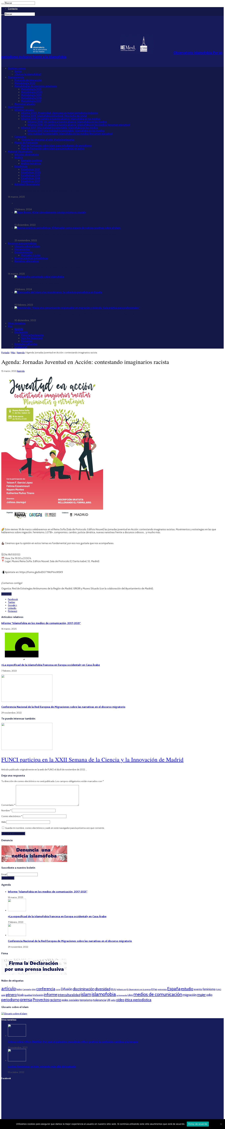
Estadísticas (21, 166)
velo (113, 1000)
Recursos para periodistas (22, 243)
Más (10, 326)
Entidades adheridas (25, 344)
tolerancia (99, 1000)
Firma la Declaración (32, 335)
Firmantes (26, 341)
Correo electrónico (11, 816)
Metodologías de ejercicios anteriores (35, 86)
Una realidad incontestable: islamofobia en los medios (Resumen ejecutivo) (70, 133)
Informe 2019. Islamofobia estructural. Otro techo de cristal (54, 115)
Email (4, 874)
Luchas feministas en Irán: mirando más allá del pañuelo (42, 1066)
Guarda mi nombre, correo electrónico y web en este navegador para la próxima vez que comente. (55, 827)
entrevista (162, 989)
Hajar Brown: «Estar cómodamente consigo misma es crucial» (48, 218)
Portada (5, 352)
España (174, 988)
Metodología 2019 (31, 95)
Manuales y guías (31, 255)
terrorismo (86, 1000)
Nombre (6, 810)
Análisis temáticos (31, 163)
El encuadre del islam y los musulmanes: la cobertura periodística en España (56, 298)
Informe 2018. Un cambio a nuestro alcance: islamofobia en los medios (60, 118)
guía (3, 995)
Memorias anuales (24, 104)
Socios (18, 71)
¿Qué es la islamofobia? (27, 74)
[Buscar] (2, 3)
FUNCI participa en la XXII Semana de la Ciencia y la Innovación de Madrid (92, 759)
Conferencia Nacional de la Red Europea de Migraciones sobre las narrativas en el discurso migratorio (63, 706)
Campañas (20, 136)
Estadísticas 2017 (30, 181)
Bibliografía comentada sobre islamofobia (37, 283)
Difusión (66, 989)
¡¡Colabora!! (20, 347)
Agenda (18, 329)
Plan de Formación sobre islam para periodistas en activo (52, 148)
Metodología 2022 (24, 83)
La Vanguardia (121, 995)
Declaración (21, 332)
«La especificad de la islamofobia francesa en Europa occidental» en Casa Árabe (50, 664)
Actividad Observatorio (27, 184)
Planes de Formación (26, 142)
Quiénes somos (17, 68)
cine (34, 989)
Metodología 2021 (31, 89)
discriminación (83, 989)
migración (190, 995)
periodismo (10, 999)
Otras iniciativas (17, 323)
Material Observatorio (20, 151)
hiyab (20, 995)
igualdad (28, 995)
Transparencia (16, 77)
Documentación (23, 252)
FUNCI (218, 989)
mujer (201, 994)
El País (154, 989)
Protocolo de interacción (28, 80)
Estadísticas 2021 (30, 169)
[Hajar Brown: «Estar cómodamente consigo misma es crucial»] (50, 212)
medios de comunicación (157, 994)
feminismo (209, 989)
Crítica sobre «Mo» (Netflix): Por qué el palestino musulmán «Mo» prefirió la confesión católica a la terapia (73, 1041)
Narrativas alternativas (26, 261)
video (120, 1000)
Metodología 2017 (31, 101)
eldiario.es (121, 989)
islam (86, 994)
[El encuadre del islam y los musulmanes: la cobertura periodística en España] (58, 292)
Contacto (13, 8)
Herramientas (22, 249)
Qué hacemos (16, 107)
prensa (26, 999)
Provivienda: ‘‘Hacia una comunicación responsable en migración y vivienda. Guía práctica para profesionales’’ (75, 314)
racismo (55, 1000)
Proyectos (41, 999)
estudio (187, 988)
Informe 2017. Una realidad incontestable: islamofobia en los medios (59, 127)
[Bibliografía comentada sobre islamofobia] (39, 276)
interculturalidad (69, 995)
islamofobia (104, 994)
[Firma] (34, 974)
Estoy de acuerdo (197, 1124)
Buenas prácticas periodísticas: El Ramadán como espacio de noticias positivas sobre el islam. (66, 234)
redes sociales (70, 1000)
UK (108, 1000)
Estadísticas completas (27, 203)
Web (3, 822)
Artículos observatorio (26, 154)
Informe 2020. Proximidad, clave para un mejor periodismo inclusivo (59, 112)
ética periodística (138, 999)
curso (58, 989)
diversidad (102, 989)
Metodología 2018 (31, 98)
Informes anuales (24, 109)
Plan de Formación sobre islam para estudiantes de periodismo (56, 145)
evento (198, 989)
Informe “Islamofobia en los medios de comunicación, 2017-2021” (45, 190)
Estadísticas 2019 (30, 175)
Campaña (26, 989)
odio (209, 995)
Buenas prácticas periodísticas (31, 258)
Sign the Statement (32, 338)
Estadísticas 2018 (30, 178)
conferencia (45, 988)
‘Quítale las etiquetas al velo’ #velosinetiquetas (47, 139)
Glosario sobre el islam (27, 246)
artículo (8, 988)
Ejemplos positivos (31, 160)
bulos (19, 989)
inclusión (38, 995)
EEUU (113, 989)
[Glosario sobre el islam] (14, 1013)
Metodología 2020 (31, 92)
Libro (130, 995)
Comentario (8, 805)
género (11, 994)
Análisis (18, 157)
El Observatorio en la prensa (139, 989)
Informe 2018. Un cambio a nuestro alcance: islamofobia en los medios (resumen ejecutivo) (79, 124)
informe (50, 994)
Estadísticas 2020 (31, 172)
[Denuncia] (34, 861)
